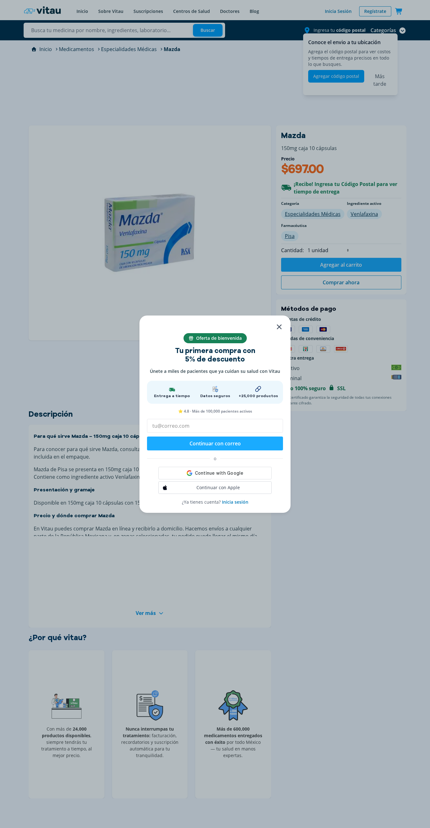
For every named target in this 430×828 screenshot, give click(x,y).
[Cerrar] (279, 327)
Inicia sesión (235, 502)
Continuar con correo (215, 443)
